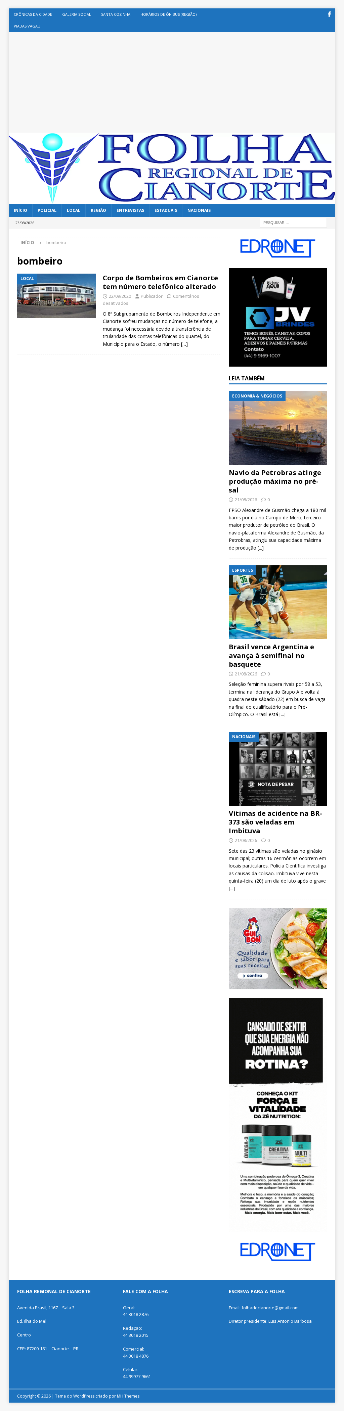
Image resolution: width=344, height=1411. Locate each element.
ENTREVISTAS (130, 210)
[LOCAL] (56, 296)
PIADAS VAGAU (27, 26)
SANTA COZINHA (115, 14)
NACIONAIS (199, 210)
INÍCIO (20, 210)
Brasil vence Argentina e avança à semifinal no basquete (271, 655)
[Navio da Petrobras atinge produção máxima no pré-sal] (278, 428)
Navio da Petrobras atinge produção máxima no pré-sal (275, 481)
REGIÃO (98, 210)
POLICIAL (47, 210)
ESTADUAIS (166, 210)
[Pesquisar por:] (293, 222)
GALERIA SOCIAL (76, 14)
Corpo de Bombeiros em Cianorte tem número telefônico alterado (160, 282)
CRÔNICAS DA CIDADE (33, 14)
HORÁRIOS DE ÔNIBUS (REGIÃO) (168, 14)
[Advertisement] (172, 82)
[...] (261, 548)
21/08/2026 (246, 500)
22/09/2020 (120, 296)
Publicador (152, 296)
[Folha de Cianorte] (172, 200)
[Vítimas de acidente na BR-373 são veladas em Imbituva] (278, 769)
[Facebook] (329, 14)
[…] (184, 344)
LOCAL (73, 210)
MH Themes (128, 1396)
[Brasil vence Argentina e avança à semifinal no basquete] (278, 602)
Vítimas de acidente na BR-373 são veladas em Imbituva (275, 822)
